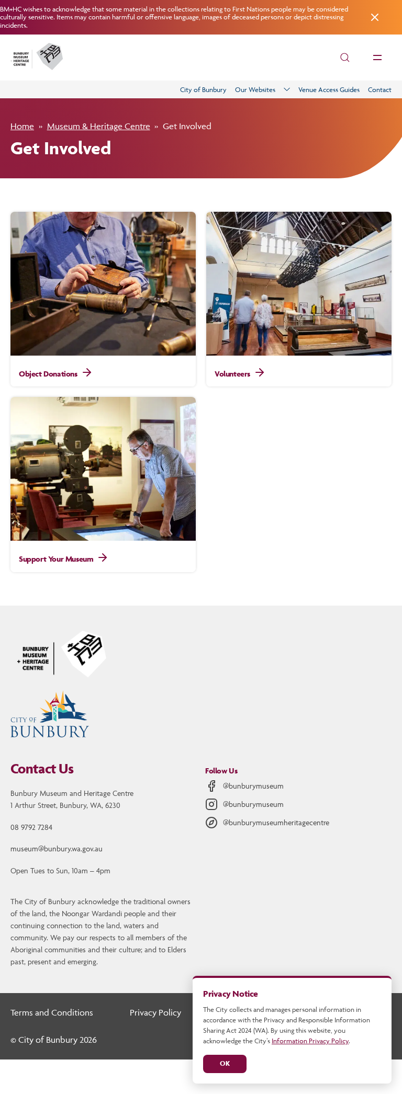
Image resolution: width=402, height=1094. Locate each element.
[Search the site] (345, 57)
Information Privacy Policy (310, 1040)
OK (225, 1063)
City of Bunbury (203, 89)
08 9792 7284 (31, 827)
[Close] (373, 17)
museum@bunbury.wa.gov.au (56, 848)
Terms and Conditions (51, 1012)
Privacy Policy (155, 1012)
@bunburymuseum (253, 785)
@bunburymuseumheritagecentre (276, 822)
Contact (380, 89)
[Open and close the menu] (377, 57)
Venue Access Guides (329, 89)
